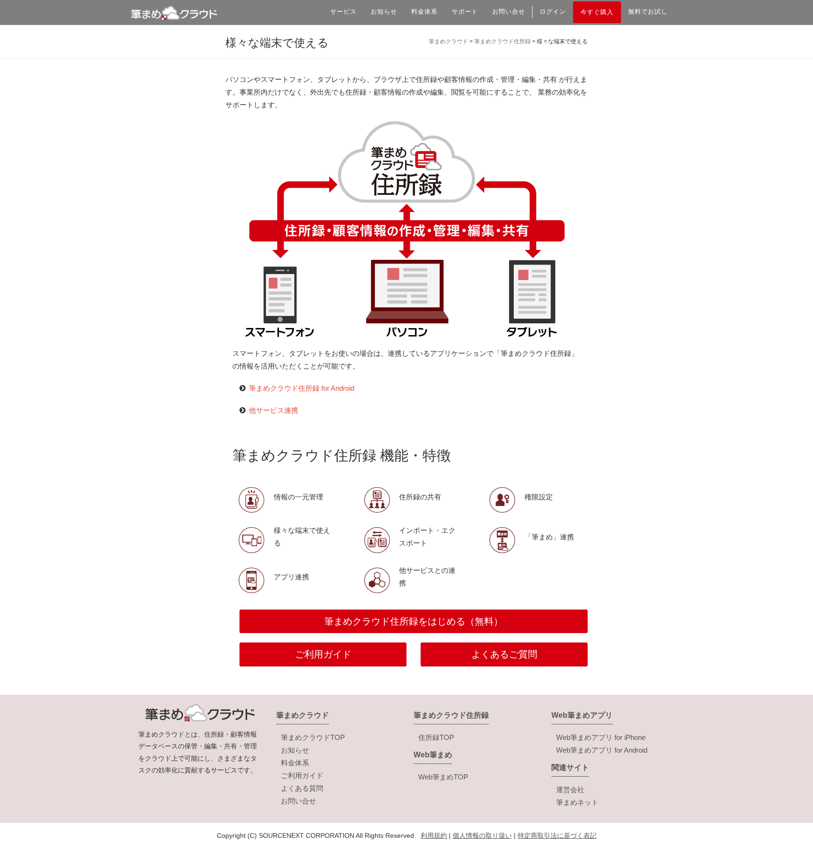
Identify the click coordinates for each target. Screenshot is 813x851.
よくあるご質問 (504, 654)
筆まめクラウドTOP (313, 737)
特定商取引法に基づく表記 (557, 835)
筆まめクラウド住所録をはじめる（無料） (413, 621)
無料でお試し (648, 11)
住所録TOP (436, 737)
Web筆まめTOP (443, 777)
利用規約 (434, 835)
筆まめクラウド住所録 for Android (301, 388)
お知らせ (384, 11)
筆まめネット (577, 802)
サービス (343, 11)
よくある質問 (302, 788)
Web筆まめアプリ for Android (601, 750)
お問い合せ (508, 11)
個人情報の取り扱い (482, 835)
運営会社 (570, 790)
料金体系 (424, 11)
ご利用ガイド (323, 654)
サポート (465, 11)
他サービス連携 (273, 410)
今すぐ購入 (597, 12)
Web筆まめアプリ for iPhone (601, 737)
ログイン (553, 11)
